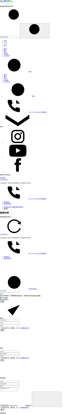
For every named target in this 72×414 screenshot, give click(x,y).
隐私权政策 (7, 204)
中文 (5, 42)
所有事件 (3, 178)
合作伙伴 (7, 56)
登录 (30, 289)
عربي (5, 44)
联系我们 (44, 112)
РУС (5, 46)
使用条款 (7, 202)
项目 (5, 52)
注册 (2, 330)
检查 (34, 289)
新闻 (5, 49)
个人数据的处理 (23, 328)
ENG (5, 40)
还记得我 (5, 298)
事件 (5, 50)
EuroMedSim (4, 180)
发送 (2, 360)
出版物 (6, 54)
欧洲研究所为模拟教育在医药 (13, 207)
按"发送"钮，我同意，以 (15, 328)
